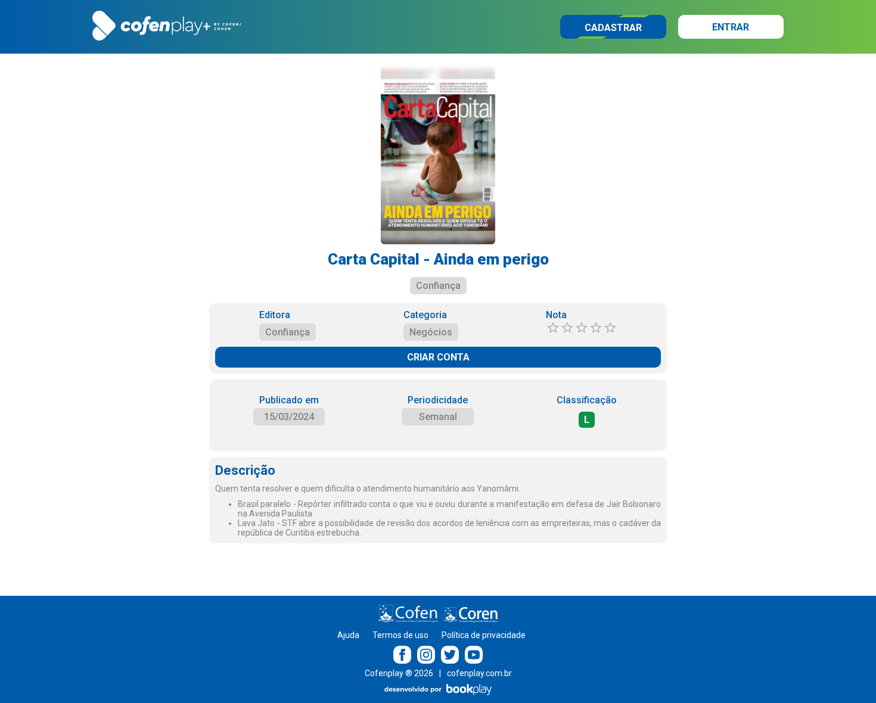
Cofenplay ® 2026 (399, 673)
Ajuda (348, 635)
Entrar (730, 27)
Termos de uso (400, 635)
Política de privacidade (484, 635)
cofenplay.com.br (479, 673)
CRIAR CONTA (438, 357)
